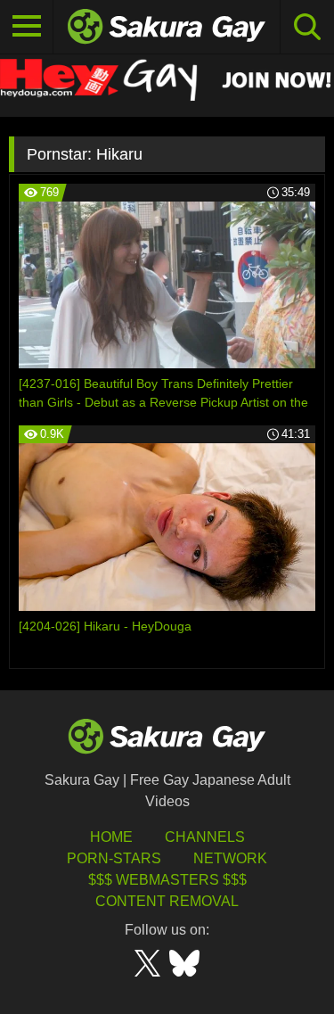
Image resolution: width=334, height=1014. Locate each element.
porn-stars (114, 858)
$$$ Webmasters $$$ (167, 879)
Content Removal (167, 901)
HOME (111, 837)
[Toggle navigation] (26, 27)
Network (230, 858)
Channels (205, 837)
